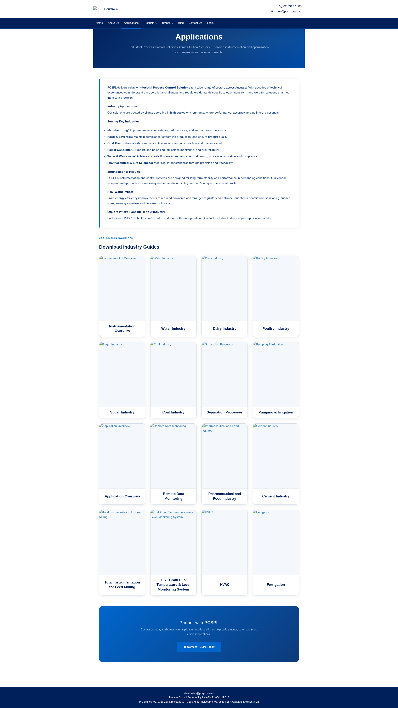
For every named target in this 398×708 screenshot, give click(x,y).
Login (210, 22)
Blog (181, 22)
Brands (166, 22)
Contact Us (195, 22)
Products (149, 22)
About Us (113, 22)
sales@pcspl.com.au (202, 693)
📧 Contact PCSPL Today (199, 647)
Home (99, 22)
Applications (131, 22)
